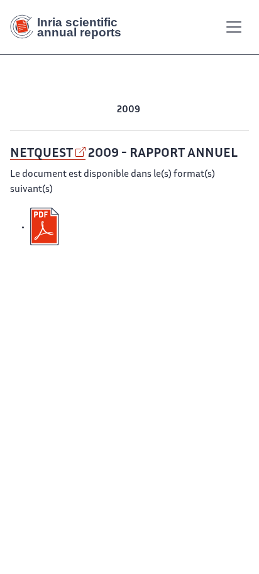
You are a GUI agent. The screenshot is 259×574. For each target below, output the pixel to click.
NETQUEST (41, 153)
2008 (153, 110)
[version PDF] (46, 227)
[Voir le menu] (233, 27)
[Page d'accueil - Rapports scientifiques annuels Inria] (70, 27)
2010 (104, 110)
